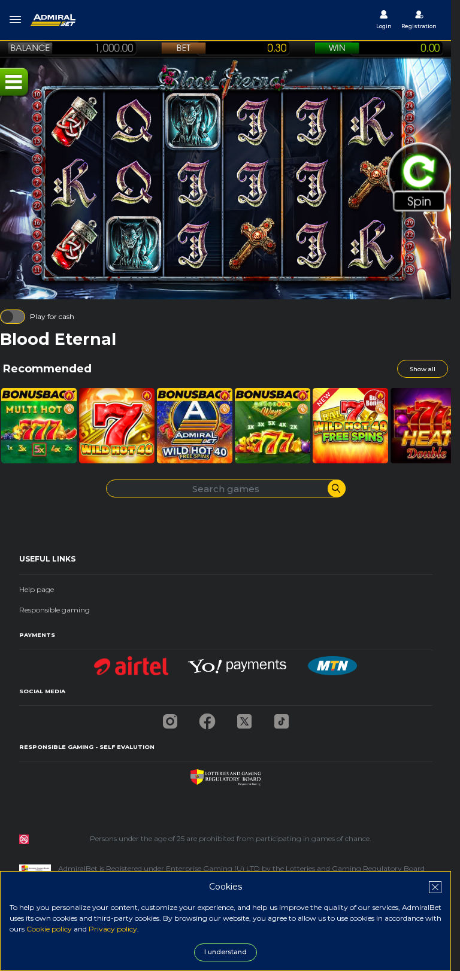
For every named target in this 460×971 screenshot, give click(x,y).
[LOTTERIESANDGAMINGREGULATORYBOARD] (225, 774)
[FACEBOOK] (207, 718)
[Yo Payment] (238, 662)
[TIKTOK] (281, 718)
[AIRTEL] (131, 662)
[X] (244, 718)
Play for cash (52, 316)
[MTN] (332, 662)
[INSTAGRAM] (170, 718)
